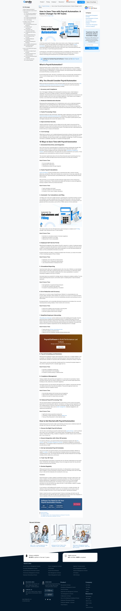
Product (42, 2)
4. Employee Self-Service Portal (31, 33)
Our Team (88, 587)
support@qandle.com (27, 599)
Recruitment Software (66, 585)
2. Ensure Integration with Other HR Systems (31, 54)
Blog (40, 6)
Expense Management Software (80, 570)
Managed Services (70, 1)
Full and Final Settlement (53, 570)
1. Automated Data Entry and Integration (31, 25)
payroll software (69, 430)
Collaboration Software (66, 596)
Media (87, 591)
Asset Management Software (92, 18)
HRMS (47, 513)
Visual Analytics (64, 604)
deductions (64, 415)
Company (53, 2)
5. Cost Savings (29, 19)
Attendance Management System (68, 587)
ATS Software (89, 20)
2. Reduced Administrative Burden (31, 15)
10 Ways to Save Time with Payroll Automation (29, 22)
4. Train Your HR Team (30, 58)
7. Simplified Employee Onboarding (29, 39)
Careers (87, 589)
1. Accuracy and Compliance (30, 13)
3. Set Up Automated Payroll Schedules (31, 57)
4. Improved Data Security (31, 18)
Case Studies (89, 603)
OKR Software (76, 575)
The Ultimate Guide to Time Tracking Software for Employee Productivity (55, 514)
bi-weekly (45, 452)
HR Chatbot (75, 572)
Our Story (88, 585)
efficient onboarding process (56, 329)
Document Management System (30, 568)
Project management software (55, 566)
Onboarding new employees (46, 318)
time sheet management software (54, 442)
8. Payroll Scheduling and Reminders (30, 42)
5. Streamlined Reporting (30, 34)
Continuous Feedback (90, 26)
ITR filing (78, 228)
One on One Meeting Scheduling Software (70, 598)
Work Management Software (54, 572)
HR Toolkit (88, 598)
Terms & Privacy (89, 607)
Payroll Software (46, 6)
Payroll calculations (44, 172)
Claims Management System (54, 575)
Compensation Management (91, 24)
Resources (61, 2)
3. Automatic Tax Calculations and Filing (30, 30)
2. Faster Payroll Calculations (29, 27)
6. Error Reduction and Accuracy (30, 37)
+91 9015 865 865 (26, 601)
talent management (61, 406)
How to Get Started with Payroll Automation (30, 49)
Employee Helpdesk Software (68, 602)
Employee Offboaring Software (67, 600)
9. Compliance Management (31, 44)
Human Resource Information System (31, 570)
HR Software (43, 513)
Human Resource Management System (31, 566)
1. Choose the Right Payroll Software (30, 52)
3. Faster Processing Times (31, 17)
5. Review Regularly (29, 60)
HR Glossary (88, 596)
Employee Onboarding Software (30, 575)
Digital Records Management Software (69, 591)
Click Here (61, 347)
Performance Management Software (31, 572)
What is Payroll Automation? (29, 9)
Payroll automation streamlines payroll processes (50, 116)
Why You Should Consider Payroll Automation (30, 11)
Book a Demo (92, 48)
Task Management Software (67, 593)
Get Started (77, 504)
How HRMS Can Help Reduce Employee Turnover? (51, 516)
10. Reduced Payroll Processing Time (29, 46)
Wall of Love (88, 600)
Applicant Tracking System (79, 566)
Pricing (48, 2)
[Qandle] (48, 590)
